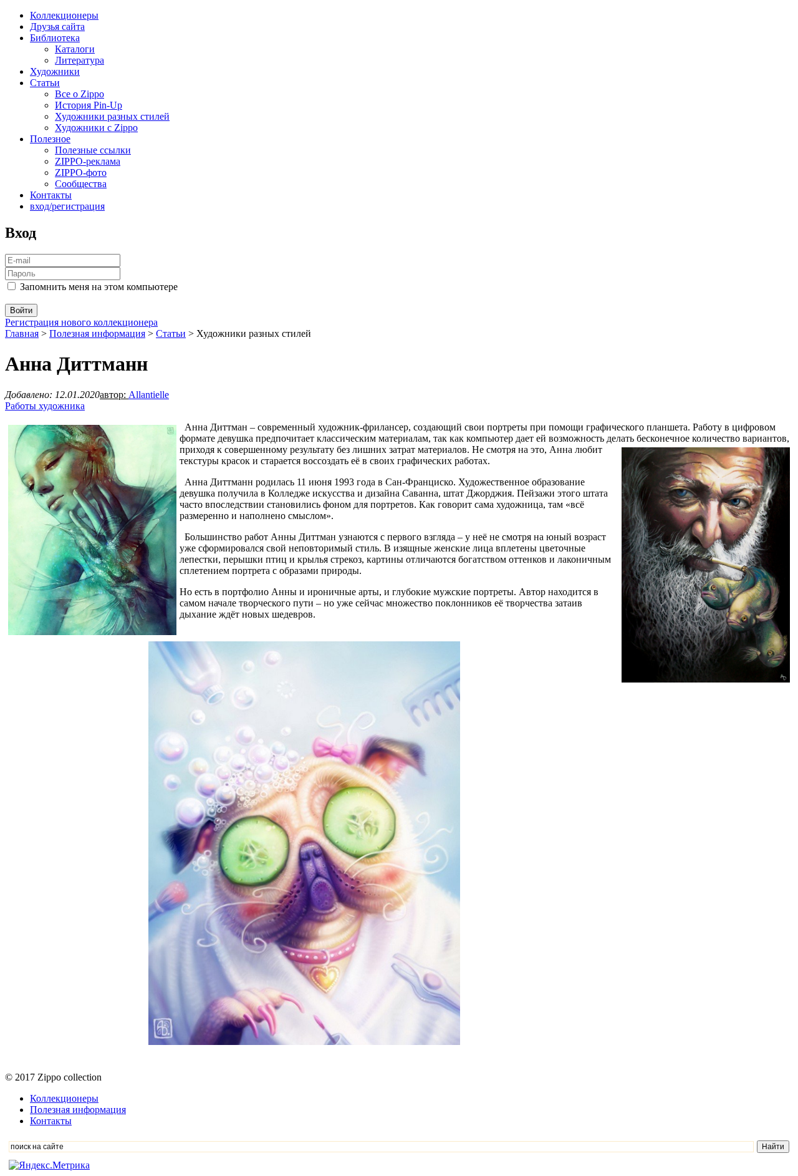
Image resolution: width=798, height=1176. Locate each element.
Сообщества (81, 183)
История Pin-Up (88, 105)
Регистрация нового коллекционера (81, 322)
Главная (22, 333)
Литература (79, 60)
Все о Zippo (79, 94)
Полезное (50, 139)
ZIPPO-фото (81, 172)
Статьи (45, 82)
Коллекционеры (64, 15)
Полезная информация (97, 333)
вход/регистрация (67, 206)
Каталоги (75, 49)
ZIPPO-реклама (87, 161)
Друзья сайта (57, 26)
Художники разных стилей (112, 116)
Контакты (51, 195)
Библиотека (55, 37)
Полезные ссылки (93, 150)
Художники (55, 71)
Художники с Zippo (96, 127)
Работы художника (45, 406)
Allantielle (148, 394)
